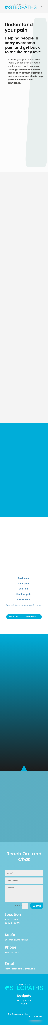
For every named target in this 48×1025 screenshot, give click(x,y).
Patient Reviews (24, 505)
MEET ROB (24, 411)
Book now (35, 1016)
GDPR (24, 1003)
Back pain (23, 578)
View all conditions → (24, 616)
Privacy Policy (24, 1000)
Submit (37, 905)
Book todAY (24, 830)
